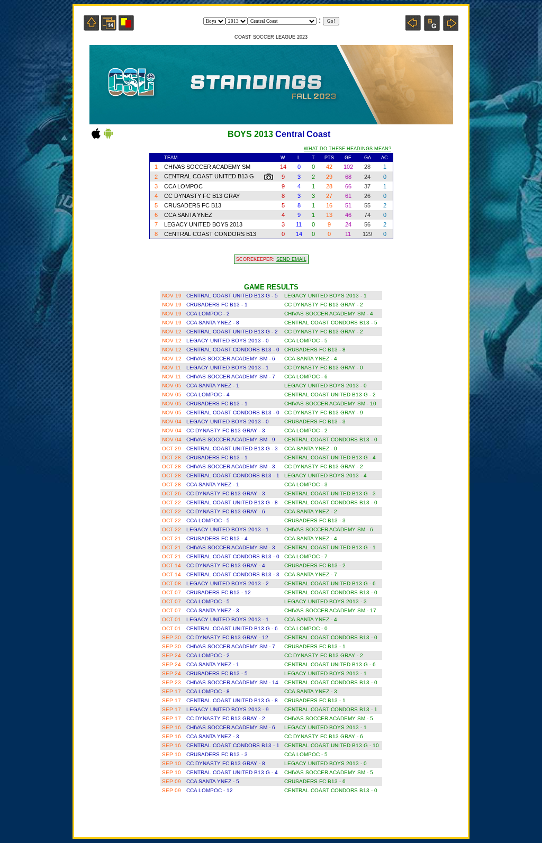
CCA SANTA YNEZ (188, 215)
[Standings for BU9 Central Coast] (413, 27)
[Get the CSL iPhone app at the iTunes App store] (96, 137)
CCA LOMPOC (183, 186)
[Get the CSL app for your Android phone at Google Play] (108, 137)
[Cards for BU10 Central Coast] (126, 27)
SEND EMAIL (291, 259)
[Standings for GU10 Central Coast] (432, 27)
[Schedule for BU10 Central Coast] (108, 27)
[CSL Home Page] (91, 27)
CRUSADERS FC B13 (192, 205)
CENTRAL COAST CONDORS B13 (210, 234)
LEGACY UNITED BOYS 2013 (203, 224)
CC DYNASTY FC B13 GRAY (202, 196)
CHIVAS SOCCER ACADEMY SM (207, 167)
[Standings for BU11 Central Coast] (450, 27)
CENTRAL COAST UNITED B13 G (210, 176)
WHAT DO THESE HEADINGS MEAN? (347, 148)
